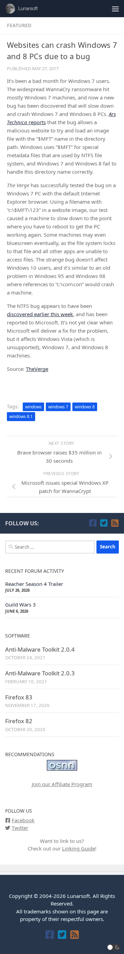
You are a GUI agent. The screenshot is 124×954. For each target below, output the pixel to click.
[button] (114, 947)
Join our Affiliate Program (62, 784)
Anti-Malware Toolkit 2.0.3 (40, 673)
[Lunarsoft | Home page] (28, 8)
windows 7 (58, 407)
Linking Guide (78, 848)
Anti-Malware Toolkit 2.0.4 (40, 649)
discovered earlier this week (40, 314)
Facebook (23, 820)
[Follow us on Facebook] (93, 523)
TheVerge (37, 368)
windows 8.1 (21, 416)
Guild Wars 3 (20, 604)
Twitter (20, 827)
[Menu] (115, 8)
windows (33, 407)
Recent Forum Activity (34, 571)
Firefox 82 (18, 721)
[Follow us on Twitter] (104, 523)
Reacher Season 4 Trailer (34, 583)
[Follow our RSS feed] (115, 523)
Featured (19, 25)
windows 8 (85, 407)
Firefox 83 (18, 697)
